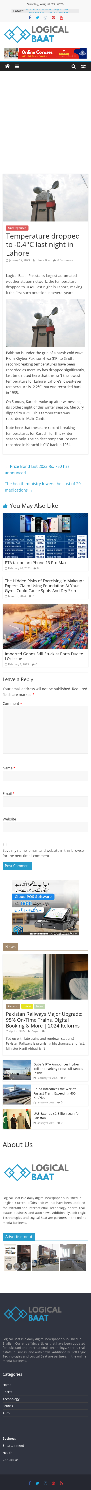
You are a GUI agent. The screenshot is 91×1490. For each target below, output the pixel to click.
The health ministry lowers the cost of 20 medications (43, 487)
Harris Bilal (44, 260)
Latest (27, 1006)
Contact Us (11, 1460)
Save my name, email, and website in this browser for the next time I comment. (44, 853)
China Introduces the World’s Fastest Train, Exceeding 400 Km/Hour (55, 1093)
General (13, 1006)
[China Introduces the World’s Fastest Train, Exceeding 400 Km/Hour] (17, 1087)
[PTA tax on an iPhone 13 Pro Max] (45, 515)
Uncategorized (17, 228)
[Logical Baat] (7, 66)
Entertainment (13, 1445)
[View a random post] (83, 66)
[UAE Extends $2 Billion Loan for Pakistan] (17, 1111)
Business (9, 1438)
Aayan (36, 1031)
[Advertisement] (45, 126)
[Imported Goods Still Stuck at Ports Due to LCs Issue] (45, 607)
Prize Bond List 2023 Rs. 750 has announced (37, 469)
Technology (11, 1399)
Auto (6, 1413)
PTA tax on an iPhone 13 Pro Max (35, 562)
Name (9, 768)
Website (9, 819)
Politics (8, 1406)
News (39, 1006)
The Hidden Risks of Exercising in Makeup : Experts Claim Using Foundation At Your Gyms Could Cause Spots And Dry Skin (44, 585)
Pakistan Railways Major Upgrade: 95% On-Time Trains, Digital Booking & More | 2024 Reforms (44, 1019)
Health (7, 1452)
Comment (12, 703)
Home (7, 1385)
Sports (7, 1392)
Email (9, 793)
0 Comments (65, 260)
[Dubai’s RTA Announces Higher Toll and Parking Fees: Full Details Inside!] (17, 1062)
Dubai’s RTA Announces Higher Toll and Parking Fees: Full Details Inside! (58, 1068)
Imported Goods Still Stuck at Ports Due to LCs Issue (44, 656)
